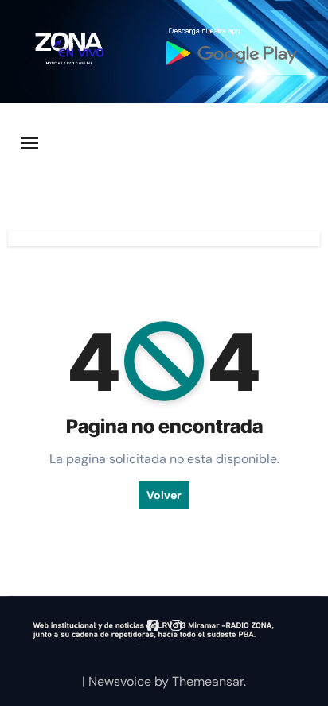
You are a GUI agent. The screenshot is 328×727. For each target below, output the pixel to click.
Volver (164, 495)
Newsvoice (119, 681)
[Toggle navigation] (29, 143)
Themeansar (208, 681)
